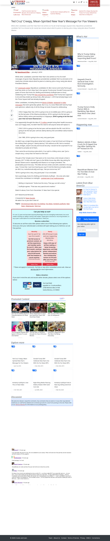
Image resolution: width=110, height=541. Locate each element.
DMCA (88, 538)
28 (77, 128)
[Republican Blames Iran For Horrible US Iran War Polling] (87, 161)
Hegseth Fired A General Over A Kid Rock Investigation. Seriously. (86, 82)
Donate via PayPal (37, 285)
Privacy (82, 538)
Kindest (27, 289)
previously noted (24, 88)
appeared (57, 103)
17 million (43, 122)
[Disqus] (42, 466)
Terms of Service (20, 404)
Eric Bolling (41, 204)
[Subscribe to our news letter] (84, 2)
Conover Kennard (82, 89)
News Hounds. (30, 198)
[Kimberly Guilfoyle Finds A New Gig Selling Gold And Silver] (63, 374)
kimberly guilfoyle (59, 204)
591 (11, 119)
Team (50, 538)
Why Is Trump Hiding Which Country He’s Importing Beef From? (87, 56)
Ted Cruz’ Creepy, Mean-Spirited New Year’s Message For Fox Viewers (54, 21)
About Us (57, 538)
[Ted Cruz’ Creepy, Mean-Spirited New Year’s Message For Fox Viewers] (21, 350)
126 (34, 370)
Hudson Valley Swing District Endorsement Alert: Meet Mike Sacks (89, 200)
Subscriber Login (94, 4)
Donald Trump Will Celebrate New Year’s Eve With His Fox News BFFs (41, 361)
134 (78, 40)
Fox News (49, 204)
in (61, 103)
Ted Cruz (38, 206)
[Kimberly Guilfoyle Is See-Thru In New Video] (21, 374)
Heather (80, 151)
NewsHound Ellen (23, 72)
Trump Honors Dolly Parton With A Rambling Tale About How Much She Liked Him (86, 111)
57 (77, 156)
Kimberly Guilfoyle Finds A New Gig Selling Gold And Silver (62, 385)
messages (18, 105)
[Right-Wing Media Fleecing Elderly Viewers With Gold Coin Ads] (42, 374)
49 (77, 66)
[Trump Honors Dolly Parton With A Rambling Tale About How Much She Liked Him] (87, 98)
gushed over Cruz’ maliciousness (52, 178)
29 (12, 346)
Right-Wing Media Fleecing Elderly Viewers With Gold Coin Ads (41, 385)
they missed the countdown (44, 95)
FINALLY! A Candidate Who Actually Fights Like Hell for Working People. (91, 207)
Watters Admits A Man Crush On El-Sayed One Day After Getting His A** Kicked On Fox (87, 145)
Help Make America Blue (87, 213)
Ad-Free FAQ (35, 269)
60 (77, 93)
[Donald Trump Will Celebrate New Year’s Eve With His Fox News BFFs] (42, 350)
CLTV (27, 2)
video (64, 103)
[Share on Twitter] (12, 115)
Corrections (96, 538)
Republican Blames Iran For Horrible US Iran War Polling (88, 171)
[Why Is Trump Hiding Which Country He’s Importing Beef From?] (87, 45)
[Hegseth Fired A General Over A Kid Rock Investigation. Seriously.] (87, 71)
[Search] (87, 2)
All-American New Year (29, 204)
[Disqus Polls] (42, 426)
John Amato (81, 177)
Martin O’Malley (47, 103)
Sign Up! (81, 234)
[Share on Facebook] (12, 110)
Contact (64, 538)
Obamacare (30, 206)
